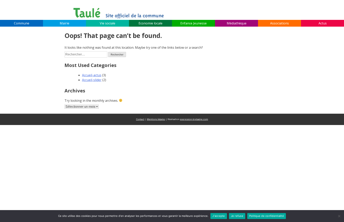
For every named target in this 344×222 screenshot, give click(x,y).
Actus (323, 23)
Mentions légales (156, 119)
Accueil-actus (91, 75)
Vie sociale (107, 23)
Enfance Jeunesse (193, 23)
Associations (279, 23)
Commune (21, 23)
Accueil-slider (92, 80)
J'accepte (218, 215)
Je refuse (237, 215)
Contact (140, 119)
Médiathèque (236, 23)
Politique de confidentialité (266, 215)
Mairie (64, 23)
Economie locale (150, 23)
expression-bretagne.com (194, 119)
